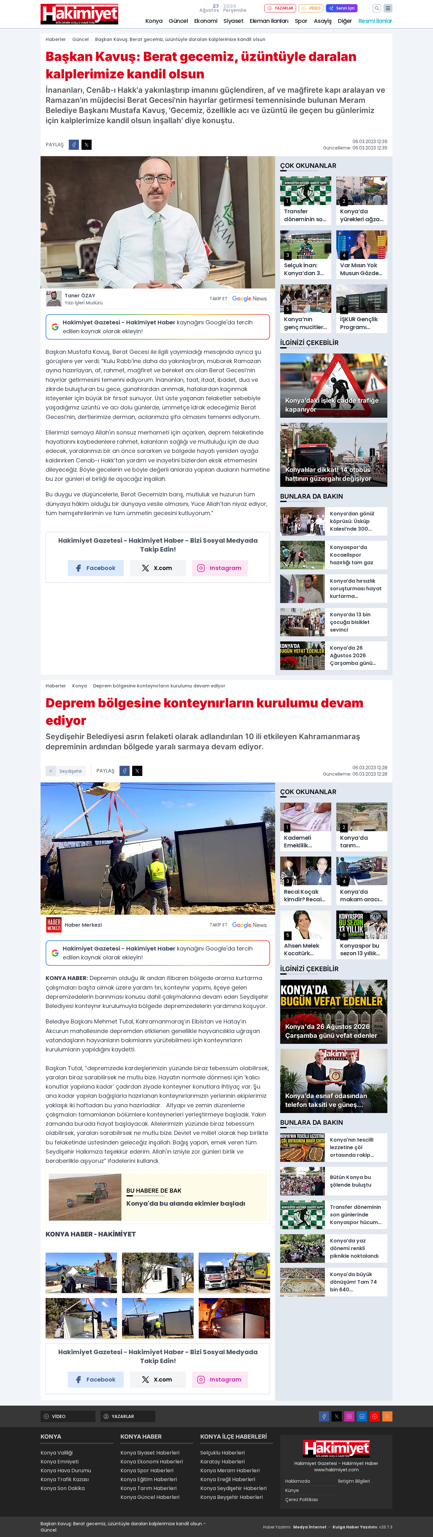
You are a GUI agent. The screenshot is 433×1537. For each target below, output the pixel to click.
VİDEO (314, 8)
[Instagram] (349, 1416)
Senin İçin (345, 8)
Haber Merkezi (83, 925)
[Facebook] (324, 1416)
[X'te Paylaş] (86, 145)
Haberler (56, 39)
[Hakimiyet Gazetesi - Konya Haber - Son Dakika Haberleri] (336, 1449)
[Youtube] (375, 1416)
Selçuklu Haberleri (222, 1452)
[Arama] (377, 8)
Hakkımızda (297, 1481)
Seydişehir (71, 771)
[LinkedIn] (362, 1416)
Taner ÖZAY (84, 299)
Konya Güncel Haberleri (149, 1497)
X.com (163, 568)
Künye (292, 1490)
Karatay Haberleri (222, 1461)
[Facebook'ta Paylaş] (74, 145)
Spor (301, 21)
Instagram (226, 568)
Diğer (345, 21)
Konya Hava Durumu (66, 1470)
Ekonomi (205, 21)
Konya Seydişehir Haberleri (233, 1488)
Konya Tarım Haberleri (148, 1488)
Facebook (101, 568)
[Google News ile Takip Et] (249, 298)
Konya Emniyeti (60, 1461)
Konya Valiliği (57, 1452)
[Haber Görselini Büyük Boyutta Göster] (158, 222)
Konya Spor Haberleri (146, 1470)
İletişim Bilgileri (354, 1481)
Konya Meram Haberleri (230, 1470)
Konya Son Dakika (63, 1488)
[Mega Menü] (388, 8)
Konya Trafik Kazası (65, 1479)
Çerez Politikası (301, 1499)
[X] (337, 1416)
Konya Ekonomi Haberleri (151, 1461)
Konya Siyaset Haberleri (149, 1452)
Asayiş (323, 21)
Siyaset (233, 21)
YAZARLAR (284, 8)
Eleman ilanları (269, 21)
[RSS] (387, 1416)
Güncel (178, 21)
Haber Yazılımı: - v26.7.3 (327, 1527)
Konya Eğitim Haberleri (148, 1479)
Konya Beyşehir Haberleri (231, 1497)
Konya (154, 21)
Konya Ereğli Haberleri (227, 1479)
